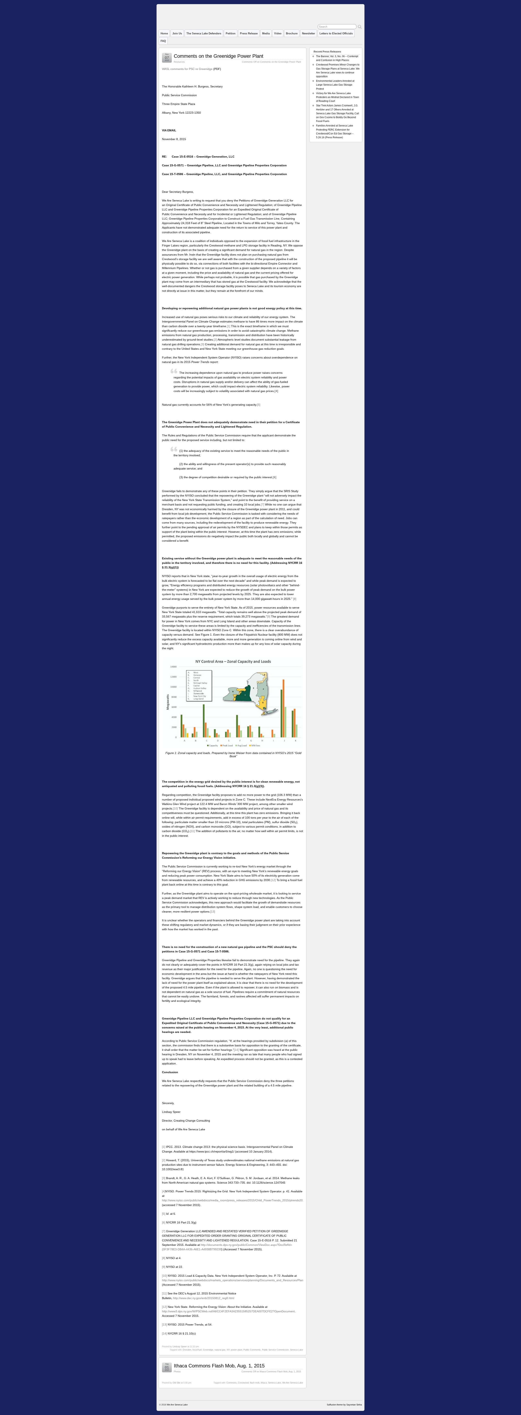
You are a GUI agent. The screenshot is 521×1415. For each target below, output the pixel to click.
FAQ (163, 40)
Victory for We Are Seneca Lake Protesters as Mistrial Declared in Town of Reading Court (337, 97)
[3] (202, 344)
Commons (232, 1382)
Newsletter (308, 33)
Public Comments (252, 1350)
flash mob (254, 1382)
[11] (192, 831)
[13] (212, 911)
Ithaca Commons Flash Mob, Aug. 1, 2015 (219, 1365)
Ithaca (264, 1382)
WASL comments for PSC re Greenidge (187, 69)
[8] (294, 598)
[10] (175, 808)
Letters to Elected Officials (336, 33)
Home (164, 33)
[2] (215, 339)
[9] (268, 616)
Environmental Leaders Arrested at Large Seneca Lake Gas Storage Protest (335, 85)
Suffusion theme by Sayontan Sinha (344, 1404)
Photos (177, 1371)
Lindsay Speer (180, 1346)
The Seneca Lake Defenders (203, 33)
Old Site (176, 1382)
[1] (228, 326)
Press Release (249, 33)
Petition (230, 33)
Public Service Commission (275, 1350)
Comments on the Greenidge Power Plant (218, 56)
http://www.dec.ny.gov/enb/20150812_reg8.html (203, 1298)
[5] (258, 404)
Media (266, 33)
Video (277, 33)
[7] (262, 504)
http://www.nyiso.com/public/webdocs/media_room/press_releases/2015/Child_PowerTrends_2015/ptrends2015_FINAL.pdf (241, 1200)
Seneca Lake (296, 1350)
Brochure (292, 33)
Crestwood (243, 1382)
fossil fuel (197, 1350)
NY (228, 1350)
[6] (163, 1222)
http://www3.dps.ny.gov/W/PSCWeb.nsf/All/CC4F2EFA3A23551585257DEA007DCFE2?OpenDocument (228, 1311)
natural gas (220, 1350)
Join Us (177, 33)
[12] (273, 880)
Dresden (187, 1350)
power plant (236, 1350)
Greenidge (208, 1350)
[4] (163, 1191)
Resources (179, 62)
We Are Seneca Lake (292, 1382)
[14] (236, 1049)
